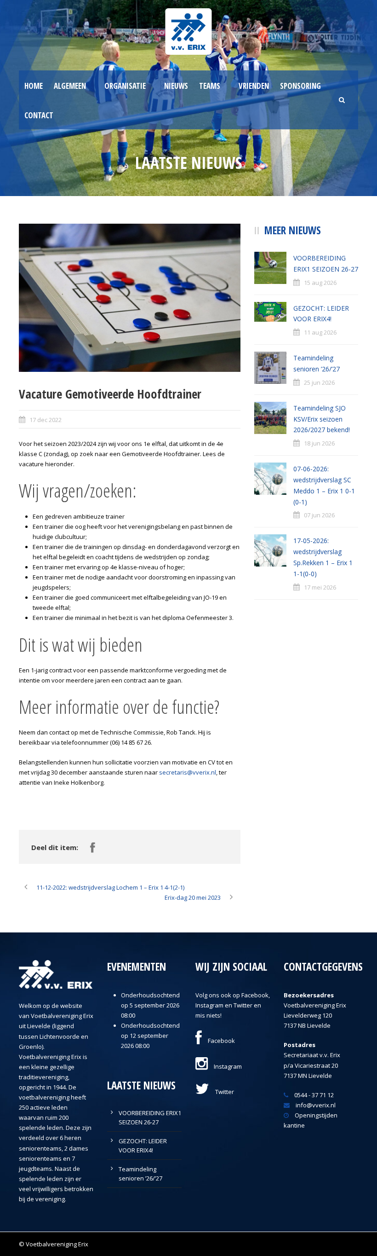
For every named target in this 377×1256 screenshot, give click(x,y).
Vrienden (254, 86)
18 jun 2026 (319, 443)
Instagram (227, 1066)
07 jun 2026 (319, 515)
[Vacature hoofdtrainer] (129, 297)
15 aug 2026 (320, 282)
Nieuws (176, 86)
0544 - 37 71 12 (313, 1095)
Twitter (224, 1092)
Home (33, 86)
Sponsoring (300, 86)
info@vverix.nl (315, 1105)
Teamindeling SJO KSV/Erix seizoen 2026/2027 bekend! (321, 419)
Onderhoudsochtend (150, 995)
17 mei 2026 (320, 587)
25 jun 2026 (319, 382)
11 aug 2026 (320, 332)
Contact (38, 115)
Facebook (220, 1040)
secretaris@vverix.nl (187, 772)
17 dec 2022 (45, 420)
